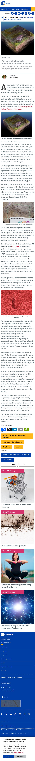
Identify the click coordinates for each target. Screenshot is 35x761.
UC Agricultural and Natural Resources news (13, 733)
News (8, 3)
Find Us (5, 697)
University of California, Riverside (14, 9)
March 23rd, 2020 (14, 17)
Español (3, 663)
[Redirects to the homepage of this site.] (2, 18)
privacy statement (18, 753)
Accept (8, 757)
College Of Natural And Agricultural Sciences (14, 436)
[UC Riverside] (4, 3)
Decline (20, 757)
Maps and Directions (6, 667)
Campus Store (4, 655)
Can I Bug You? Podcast (7, 726)
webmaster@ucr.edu (9, 689)
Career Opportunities (6, 659)
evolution (18, 447)
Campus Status (5, 651)
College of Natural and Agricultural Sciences (16, 454)
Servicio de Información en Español (11, 729)
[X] (9, 429)
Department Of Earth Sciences (12, 442)
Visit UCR (3, 671)
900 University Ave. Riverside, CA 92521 (6, 682)
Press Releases (7, 459)
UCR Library (4, 647)
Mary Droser (15, 246)
